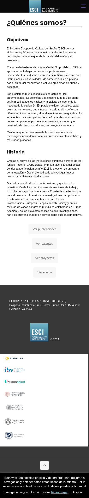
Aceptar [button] (77, 492)
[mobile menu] (83, 6)
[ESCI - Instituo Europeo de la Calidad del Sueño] (44, 6)
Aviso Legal (59, 492)
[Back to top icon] (44, 465)
